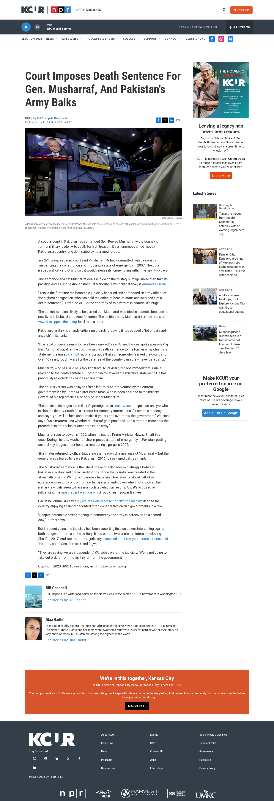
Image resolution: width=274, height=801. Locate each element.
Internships (156, 768)
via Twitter (75, 354)
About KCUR (108, 734)
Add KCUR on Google (221, 413)
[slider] (43, 27)
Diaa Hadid (60, 118)
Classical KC (195, 38)
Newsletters (108, 768)
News (50, 38)
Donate (243, 10)
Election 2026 (31, 38)
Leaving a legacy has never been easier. (221, 128)
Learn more (221, 175)
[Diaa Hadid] (33, 628)
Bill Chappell (45, 118)
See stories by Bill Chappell (67, 600)
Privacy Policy (207, 768)
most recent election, (76, 492)
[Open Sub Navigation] (56, 38)
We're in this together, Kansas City (137, 678)
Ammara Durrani (154, 284)
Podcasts (106, 760)
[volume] (37, 27)
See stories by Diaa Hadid (66, 640)
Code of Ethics (207, 743)
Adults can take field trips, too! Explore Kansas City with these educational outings (232, 303)
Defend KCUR (137, 706)
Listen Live (107, 743)
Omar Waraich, (124, 406)
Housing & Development (227, 207)
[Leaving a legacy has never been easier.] (221, 90)
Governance (206, 751)
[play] (26, 27)
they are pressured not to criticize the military (108, 501)
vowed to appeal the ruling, (57, 322)
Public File (205, 760)
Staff (153, 743)
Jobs (153, 760)
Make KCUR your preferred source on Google (220, 383)
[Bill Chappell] (33, 597)
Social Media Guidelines (213, 734)
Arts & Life (70, 38)
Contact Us (156, 751)
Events (154, 734)
